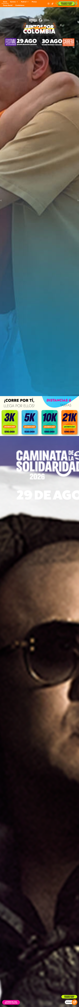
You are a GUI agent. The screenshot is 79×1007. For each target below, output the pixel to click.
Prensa (34, 2)
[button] (1, 200)
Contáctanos (19, 5)
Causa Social (7, 5)
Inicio (5, 2)
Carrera (13, 2)
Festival (23, 2)
